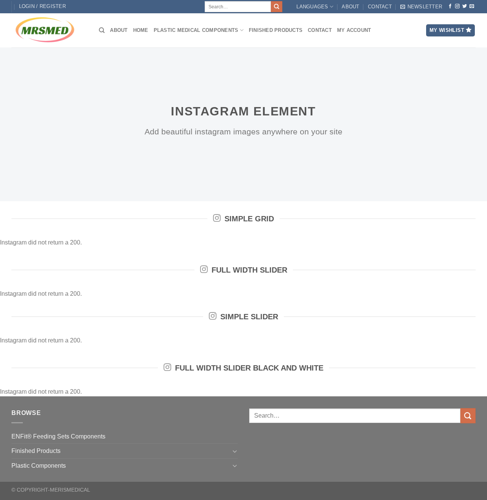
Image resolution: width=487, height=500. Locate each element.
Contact (380, 6)
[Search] (102, 30)
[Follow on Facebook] (450, 6)
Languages (312, 6)
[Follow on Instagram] (457, 6)
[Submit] (276, 7)
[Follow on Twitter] (464, 6)
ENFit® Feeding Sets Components (58, 436)
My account (354, 30)
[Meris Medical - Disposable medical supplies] (49, 30)
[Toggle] (235, 451)
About (350, 6)
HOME (140, 30)
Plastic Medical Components (196, 30)
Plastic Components (38, 465)
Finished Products (275, 30)
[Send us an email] (471, 6)
